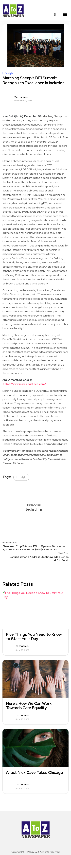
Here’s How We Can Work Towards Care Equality (29, 705)
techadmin (21, 97)
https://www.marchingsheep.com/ (24, 384)
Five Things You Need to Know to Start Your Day (34, 636)
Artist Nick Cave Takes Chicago (34, 772)
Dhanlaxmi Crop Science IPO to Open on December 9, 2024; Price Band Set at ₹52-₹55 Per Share (33, 548)
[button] (64, 14)
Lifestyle (8, 73)
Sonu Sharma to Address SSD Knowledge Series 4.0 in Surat (39, 558)
